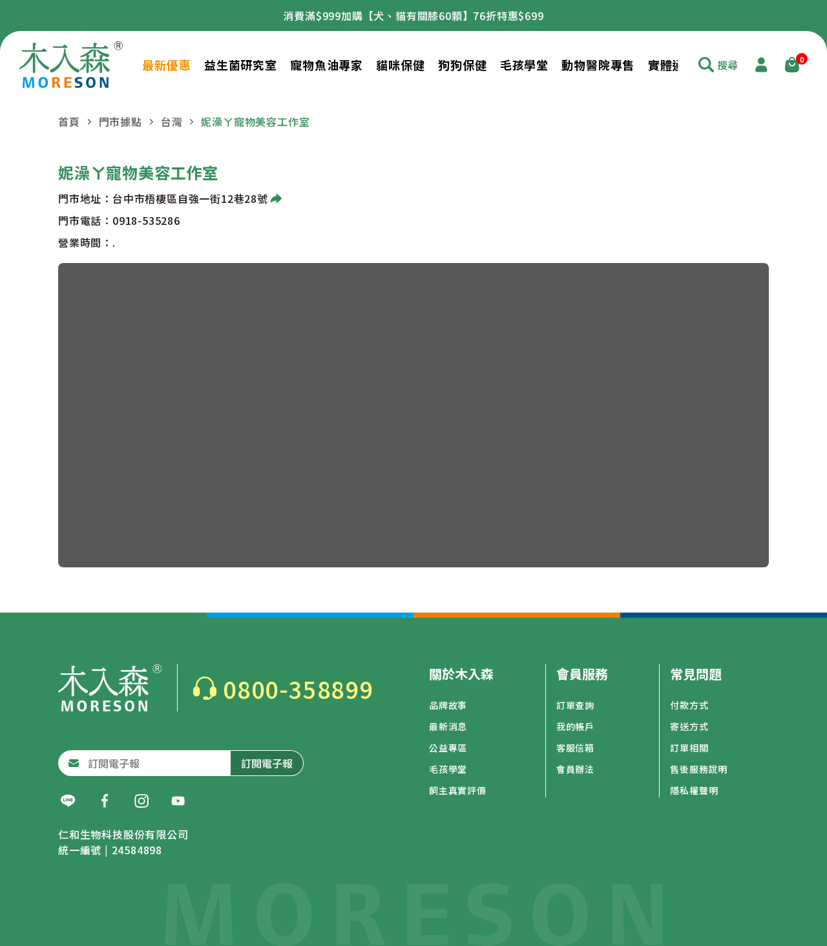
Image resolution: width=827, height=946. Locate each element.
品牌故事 (448, 705)
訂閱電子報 (267, 763)
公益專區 (448, 747)
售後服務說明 (699, 768)
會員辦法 (575, 768)
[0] (792, 64)
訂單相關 (689, 747)
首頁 (69, 121)
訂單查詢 (575, 705)
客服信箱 (575, 747)
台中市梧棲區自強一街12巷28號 (190, 198)
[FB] (104, 801)
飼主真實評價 (458, 790)
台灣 (172, 121)
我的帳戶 (575, 726)
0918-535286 (146, 220)
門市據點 (120, 121)
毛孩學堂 (448, 768)
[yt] (178, 801)
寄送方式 (689, 726)
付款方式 (689, 705)
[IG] (141, 801)
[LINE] (68, 801)
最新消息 (448, 726)
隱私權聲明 (694, 790)
